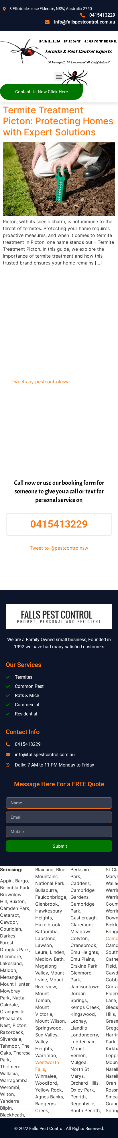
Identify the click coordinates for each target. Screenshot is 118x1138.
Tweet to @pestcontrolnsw (59, 548)
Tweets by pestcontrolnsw (40, 381)
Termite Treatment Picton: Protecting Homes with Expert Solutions (58, 121)
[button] (59, 76)
